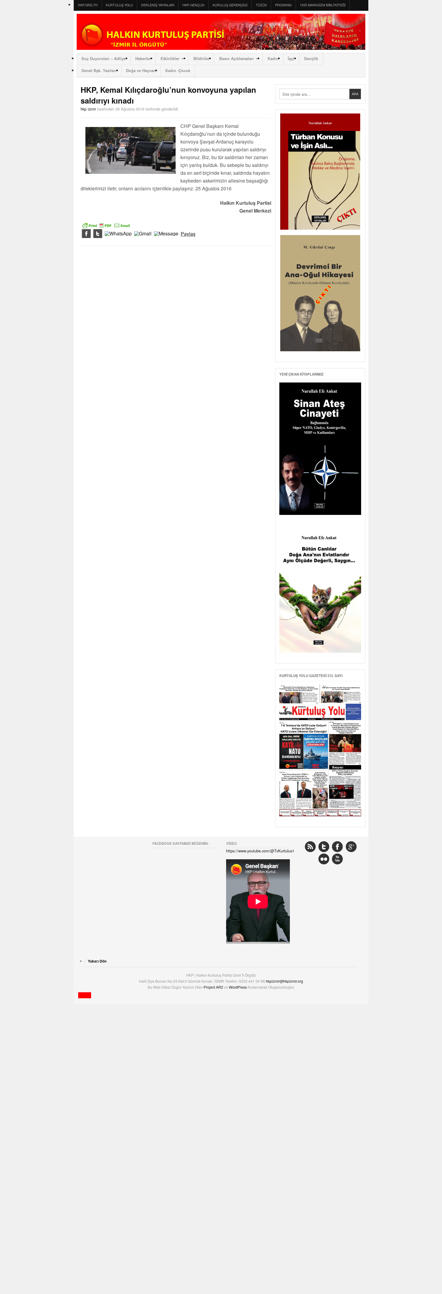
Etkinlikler (170, 58)
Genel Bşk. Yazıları (98, 70)
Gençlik (311, 58)
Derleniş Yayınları (157, 5)
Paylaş (188, 233)
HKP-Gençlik (193, 5)
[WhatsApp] (118, 234)
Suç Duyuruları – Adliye (103, 58)
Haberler (143, 58)
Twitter (323, 846)
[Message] (166, 234)
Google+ (351, 846)
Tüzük (261, 5)
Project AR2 (214, 987)
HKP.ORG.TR (88, 5)
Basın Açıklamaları (236, 58)
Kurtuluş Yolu (119, 5)
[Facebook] (86, 234)
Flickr (323, 859)
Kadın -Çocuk (177, 70)
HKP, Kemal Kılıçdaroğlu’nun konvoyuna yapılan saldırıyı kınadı (168, 95)
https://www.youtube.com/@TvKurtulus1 (260, 851)
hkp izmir (88, 109)
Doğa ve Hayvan (141, 70)
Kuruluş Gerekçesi (230, 5)
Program (283, 5)
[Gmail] (143, 234)
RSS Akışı (310, 846)
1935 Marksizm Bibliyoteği (322, 5)
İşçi (291, 58)
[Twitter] (97, 234)
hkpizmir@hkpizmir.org (284, 981)
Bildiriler (201, 58)
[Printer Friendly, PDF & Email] (106, 225)
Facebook (337, 846)
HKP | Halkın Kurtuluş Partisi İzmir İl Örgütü (221, 32)
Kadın (273, 58)
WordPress (238, 987)
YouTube (337, 859)
